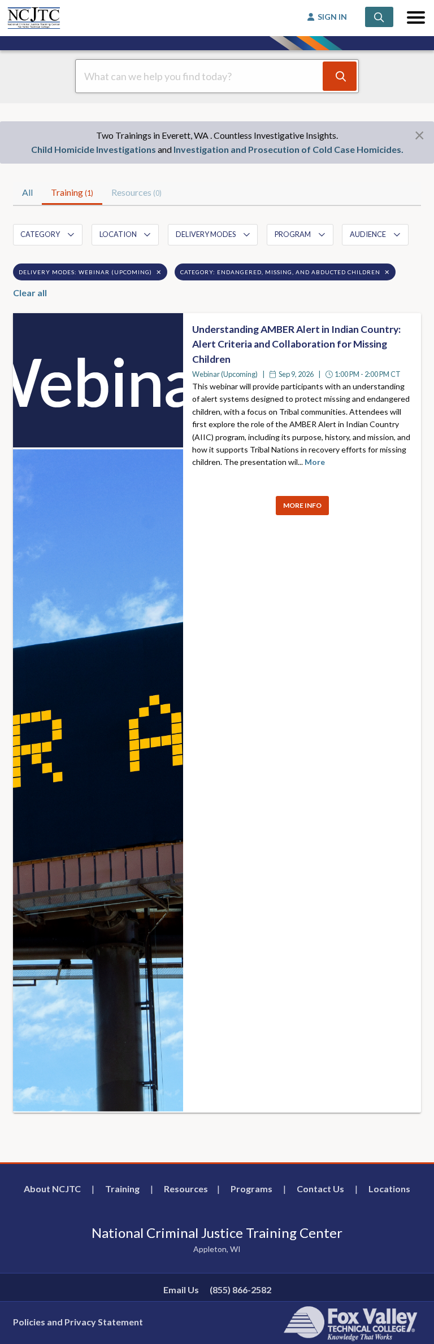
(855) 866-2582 (240, 1289)
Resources (186, 1188)
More (315, 462)
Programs (251, 1188)
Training (72, 192)
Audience (368, 234)
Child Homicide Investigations (93, 149)
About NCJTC (52, 1188)
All (27, 192)
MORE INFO (302, 505)
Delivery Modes (206, 234)
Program (293, 234)
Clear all (30, 292)
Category (40, 234)
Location (118, 234)
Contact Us (320, 1188)
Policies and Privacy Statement (78, 1321)
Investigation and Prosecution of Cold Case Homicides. (288, 149)
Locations (389, 1188)
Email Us (181, 1289)
